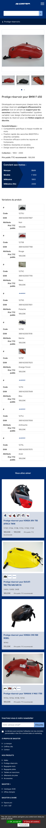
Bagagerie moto (9, 766)
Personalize (23, 825)
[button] (21, 90)
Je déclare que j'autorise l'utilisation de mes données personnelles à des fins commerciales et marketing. (24, 732)
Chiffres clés (8, 746)
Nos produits (8, 755)
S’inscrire (39, 725)
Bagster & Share (9, 798)
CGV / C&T (8, 806)
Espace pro (8, 803)
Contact (7, 749)
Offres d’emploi (9, 792)
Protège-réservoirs (12, 22)
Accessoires (8, 778)
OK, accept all (15, 822)
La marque (8, 743)
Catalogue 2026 (10, 789)
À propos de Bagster (11, 738)
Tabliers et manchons (11, 772)
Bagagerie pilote (10, 769)
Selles (6, 760)
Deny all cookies (32, 822)
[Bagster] (23, 4)
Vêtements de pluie (11, 775)
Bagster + (6, 784)
